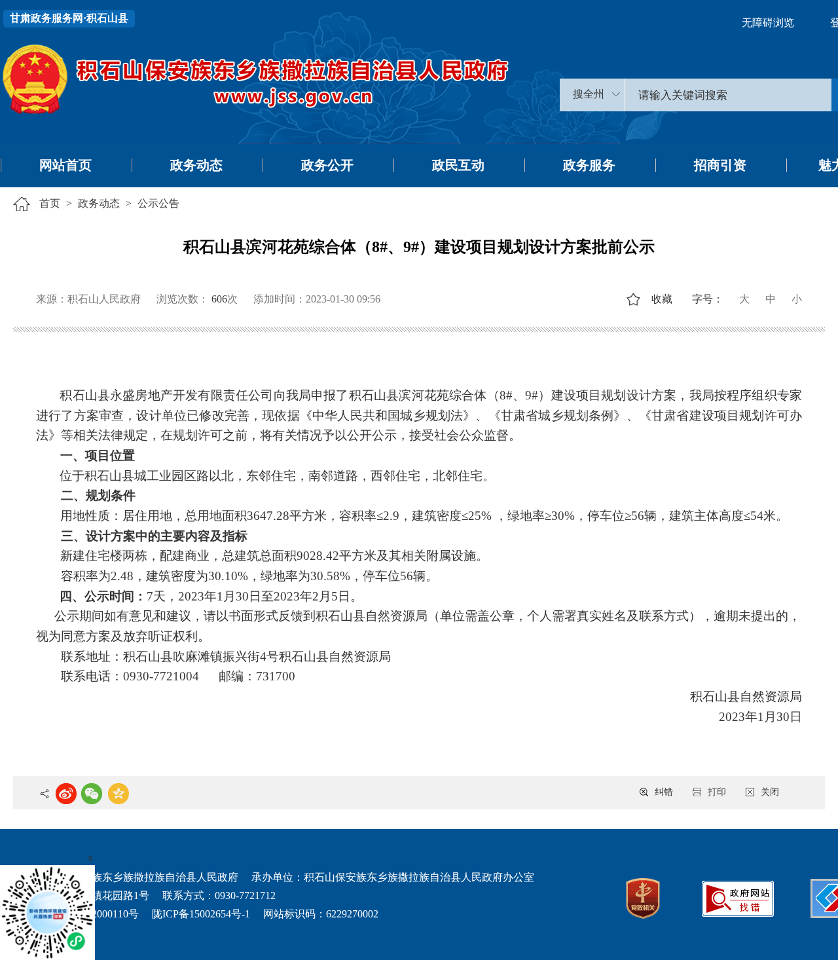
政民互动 (458, 165)
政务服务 (589, 165)
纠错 (664, 792)
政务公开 (327, 165)
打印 (717, 792)
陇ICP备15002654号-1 (201, 913)
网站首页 (65, 165)
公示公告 (158, 203)
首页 (49, 203)
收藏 (661, 299)
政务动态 (196, 165)
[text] (728, 95)
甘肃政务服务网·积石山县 (69, 18)
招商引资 (720, 165)
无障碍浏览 (768, 22)
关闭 (770, 792)
